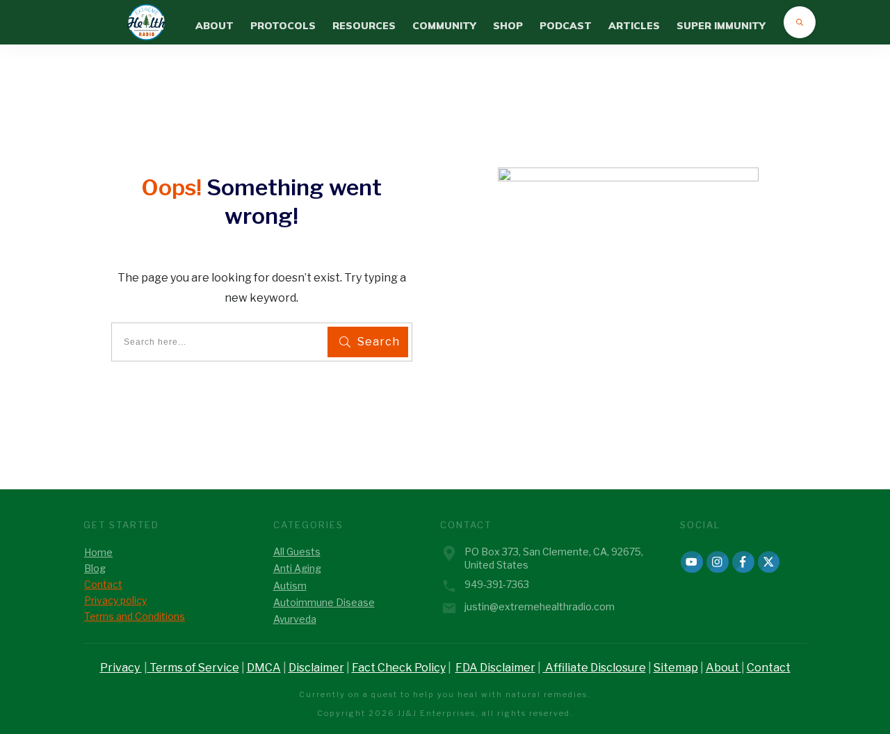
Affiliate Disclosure (594, 667)
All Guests (297, 551)
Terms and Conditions (134, 616)
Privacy (121, 667)
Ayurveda (294, 619)
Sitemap (676, 667)
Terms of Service (193, 667)
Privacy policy (115, 600)
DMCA (264, 667)
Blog (95, 568)
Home (98, 552)
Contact (103, 584)
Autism (290, 586)
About (723, 667)
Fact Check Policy (399, 667)
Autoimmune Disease (324, 602)
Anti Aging (297, 568)
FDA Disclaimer (495, 667)
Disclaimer (316, 667)
